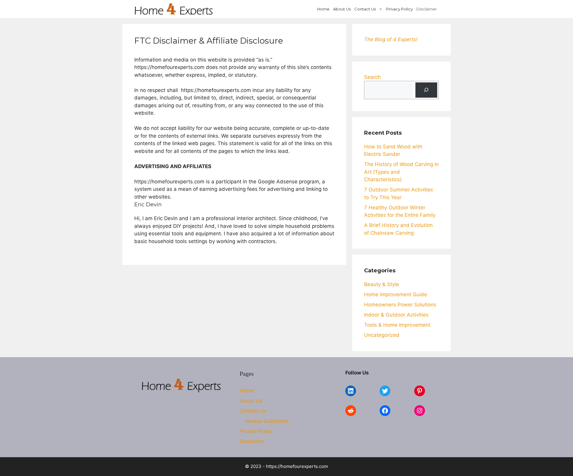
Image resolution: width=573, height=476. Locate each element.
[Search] (426, 90)
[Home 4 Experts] (173, 9)
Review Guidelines (267, 421)
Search (372, 77)
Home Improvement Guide (395, 294)
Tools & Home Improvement (397, 325)
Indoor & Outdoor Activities (396, 315)
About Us (342, 9)
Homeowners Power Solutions (400, 305)
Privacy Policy (399, 9)
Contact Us (365, 9)
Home (323, 9)
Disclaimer (426, 9)
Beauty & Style (381, 284)
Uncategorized (381, 335)
